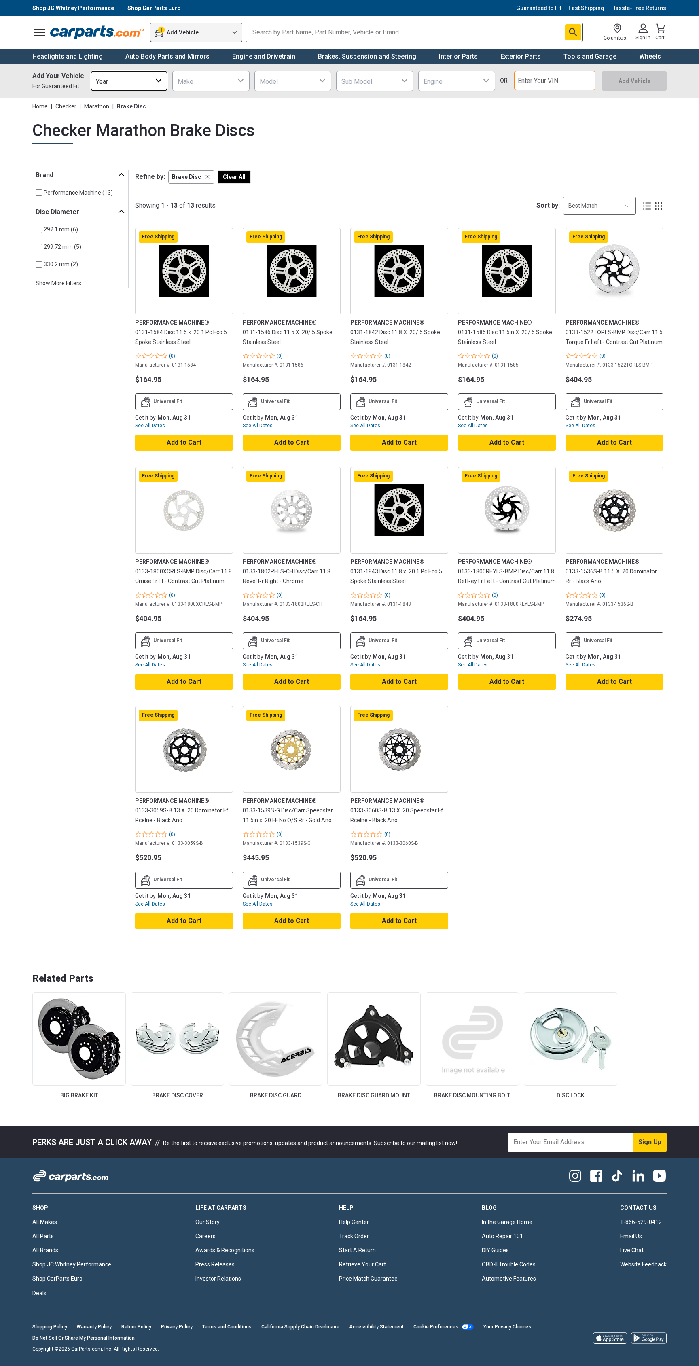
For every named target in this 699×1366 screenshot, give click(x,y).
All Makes (44, 1222)
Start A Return (357, 1250)
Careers (205, 1236)
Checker (65, 106)
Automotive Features (509, 1278)
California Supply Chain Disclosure (300, 1327)
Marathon (96, 106)
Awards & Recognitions (224, 1250)
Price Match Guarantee (368, 1278)
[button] (191, 177)
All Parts (43, 1236)
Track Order (354, 1236)
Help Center (354, 1222)
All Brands (45, 1250)
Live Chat (632, 1250)
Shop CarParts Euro (57, 1278)
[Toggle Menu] (39, 32)
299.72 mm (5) (62, 247)
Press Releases (215, 1264)
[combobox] (129, 81)
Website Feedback (643, 1264)
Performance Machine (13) (78, 192)
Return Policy (136, 1327)
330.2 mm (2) (61, 264)
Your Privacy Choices (507, 1327)
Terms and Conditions (227, 1327)
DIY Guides (495, 1250)
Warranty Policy (94, 1327)
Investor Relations (218, 1278)
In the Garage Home (507, 1222)
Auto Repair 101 (502, 1236)
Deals (39, 1293)
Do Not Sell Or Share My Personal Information (83, 1338)
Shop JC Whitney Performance (71, 1264)
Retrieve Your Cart (362, 1264)
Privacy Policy (177, 1327)
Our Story (207, 1222)
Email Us (631, 1236)
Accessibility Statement (376, 1327)
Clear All (234, 177)
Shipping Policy (49, 1327)
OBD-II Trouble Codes (509, 1264)
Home (40, 106)
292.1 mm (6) (61, 229)
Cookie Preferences (435, 1327)
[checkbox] (39, 192)
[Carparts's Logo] (97, 32)
